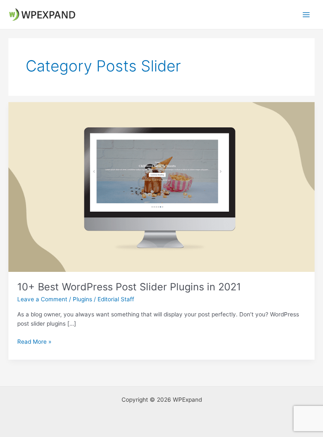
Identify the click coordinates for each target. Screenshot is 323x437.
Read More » (34, 342)
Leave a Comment (42, 299)
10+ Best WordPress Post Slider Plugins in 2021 (129, 287)
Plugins (82, 299)
